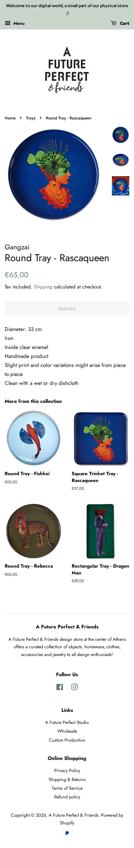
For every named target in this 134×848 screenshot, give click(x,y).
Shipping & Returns (67, 779)
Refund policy (67, 797)
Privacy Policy (67, 770)
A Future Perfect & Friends (73, 815)
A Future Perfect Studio (67, 722)
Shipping (43, 286)
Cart (124, 23)
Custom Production (67, 740)
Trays (31, 118)
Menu (18, 23)
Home (10, 118)
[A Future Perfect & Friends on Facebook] (59, 688)
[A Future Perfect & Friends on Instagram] (74, 688)
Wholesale (67, 731)
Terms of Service (67, 788)
